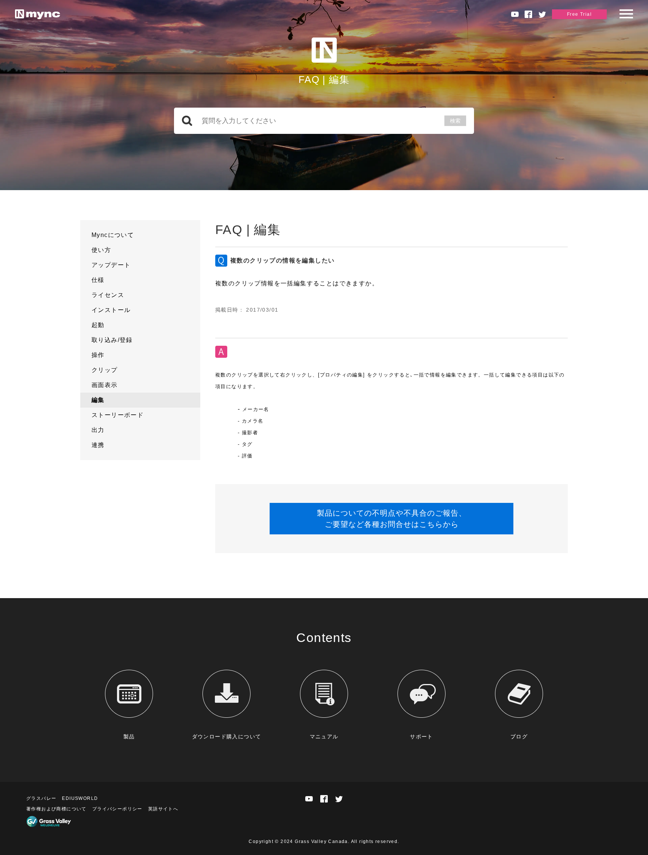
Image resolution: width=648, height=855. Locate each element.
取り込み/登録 (112, 340)
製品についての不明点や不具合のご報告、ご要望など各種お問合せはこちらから (391, 518)
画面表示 (105, 385)
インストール (111, 310)
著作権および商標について (56, 809)
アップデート (111, 265)
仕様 (98, 280)
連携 (98, 445)
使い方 (101, 250)
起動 (98, 325)
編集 (98, 400)
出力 (98, 430)
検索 (455, 121)
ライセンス (108, 295)
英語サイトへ (163, 809)
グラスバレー (41, 798)
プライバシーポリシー (117, 809)
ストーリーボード (118, 415)
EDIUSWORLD (80, 798)
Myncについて (113, 235)
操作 (98, 355)
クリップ (105, 370)
